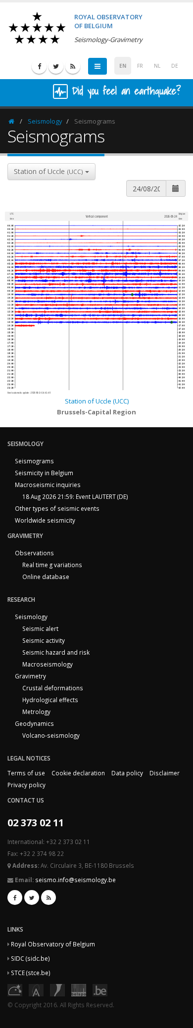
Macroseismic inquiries (48, 485)
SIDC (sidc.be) (30, 958)
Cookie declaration (78, 773)
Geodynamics (34, 723)
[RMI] (57, 989)
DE (174, 65)
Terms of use (26, 773)
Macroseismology (47, 664)
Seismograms (34, 461)
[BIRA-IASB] (36, 989)
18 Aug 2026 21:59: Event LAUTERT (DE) (75, 496)
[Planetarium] (14, 989)
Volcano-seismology (51, 735)
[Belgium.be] (100, 989)
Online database (45, 577)
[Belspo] (78, 989)
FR (140, 65)
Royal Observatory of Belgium (53, 944)
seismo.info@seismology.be (75, 880)
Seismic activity (43, 640)
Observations (34, 553)
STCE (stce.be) (30, 973)
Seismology (45, 121)
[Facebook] (39, 66)
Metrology (36, 711)
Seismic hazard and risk (56, 652)
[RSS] (72, 66)
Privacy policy (26, 785)
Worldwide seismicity (45, 520)
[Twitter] (55, 66)
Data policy (127, 773)
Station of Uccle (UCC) (97, 401)
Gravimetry (30, 676)
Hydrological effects (50, 700)
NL (157, 65)
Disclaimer (164, 773)
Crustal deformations (52, 688)
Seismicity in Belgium (44, 473)
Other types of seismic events (57, 508)
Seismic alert (40, 628)
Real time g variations (52, 565)
